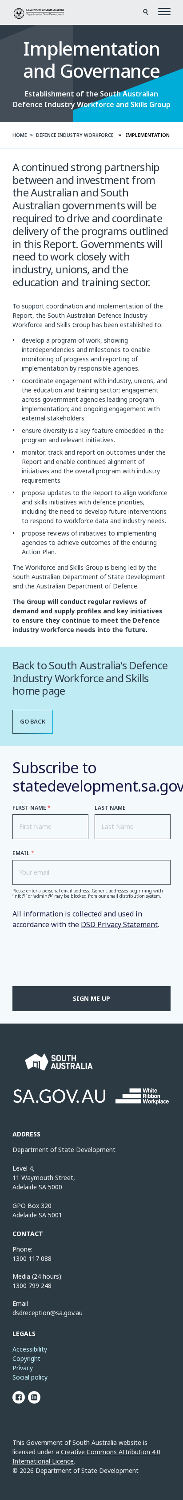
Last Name (110, 807)
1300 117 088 (32, 1258)
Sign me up (91, 998)
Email (23, 853)
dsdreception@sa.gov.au (47, 1312)
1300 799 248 (32, 1285)
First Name (31, 807)
